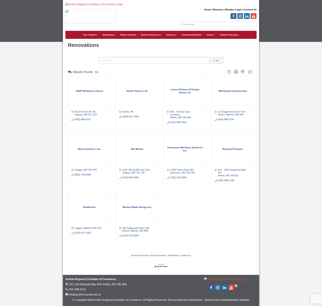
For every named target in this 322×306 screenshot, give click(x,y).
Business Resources (150, 35)
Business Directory (140, 255)
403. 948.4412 (77, 289)
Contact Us (186, 255)
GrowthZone (195, 299)
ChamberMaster (228, 299)
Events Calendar (158, 255)
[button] (69, 72)
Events (210, 35)
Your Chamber (89, 35)
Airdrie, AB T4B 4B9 (98, 284)
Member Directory (128, 35)
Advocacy (170, 35)
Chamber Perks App (228, 35)
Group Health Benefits (192, 35)
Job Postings (173, 255)
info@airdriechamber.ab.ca (84, 294)
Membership (108, 35)
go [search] (217, 60)
